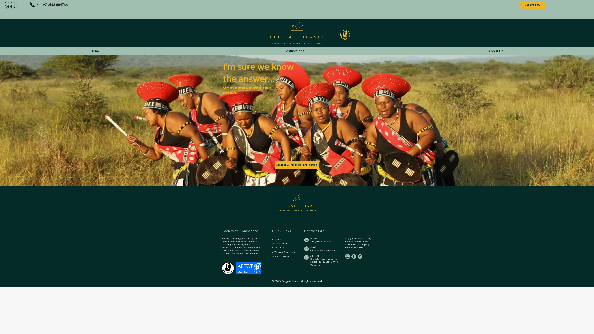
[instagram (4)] (7, 6)
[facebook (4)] (11, 6)
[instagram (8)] (347, 256)
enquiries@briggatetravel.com (325, 250)
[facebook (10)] (353, 256)
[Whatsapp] (16, 6)
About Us (240, 250)
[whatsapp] (360, 256)
